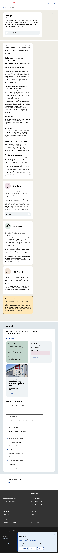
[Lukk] (55, 534)
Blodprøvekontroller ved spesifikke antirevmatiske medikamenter (24, 409)
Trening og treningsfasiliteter (16, 460)
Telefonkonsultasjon (14, 457)
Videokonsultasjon (13, 468)
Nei (15, 482)
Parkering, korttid (13, 445)
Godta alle (23, 548)
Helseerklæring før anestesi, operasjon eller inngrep (21, 420)
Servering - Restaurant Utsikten (16, 453)
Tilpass (40, 548)
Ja (9, 482)
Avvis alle (32, 548)
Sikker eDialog (6, 543)
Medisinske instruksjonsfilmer (16, 438)
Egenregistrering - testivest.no (16, 412)
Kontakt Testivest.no (11, 338)
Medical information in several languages (18, 434)
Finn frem (12, 393)
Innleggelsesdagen (13, 427)
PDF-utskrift (53, 14)
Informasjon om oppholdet (15, 423)
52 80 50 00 (5, 538)
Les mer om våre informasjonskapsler (27, 540)
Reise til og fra (12, 449)
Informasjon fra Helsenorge (16, 32)
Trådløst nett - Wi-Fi (13, 464)
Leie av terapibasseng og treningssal (17, 431)
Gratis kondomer (13, 416)
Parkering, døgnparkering (15, 442)
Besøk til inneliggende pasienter (16, 405)
